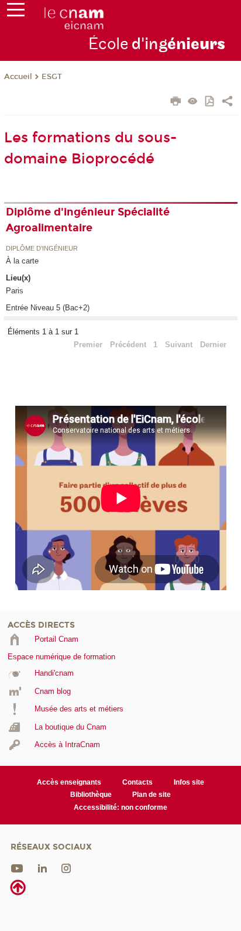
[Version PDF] (210, 102)
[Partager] (227, 102)
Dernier (213, 344)
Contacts (137, 782)
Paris (14, 290)
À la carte (22, 260)
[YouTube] (17, 868)
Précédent (128, 344)
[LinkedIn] (42, 868)
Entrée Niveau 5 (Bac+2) (47, 307)
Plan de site (151, 794)
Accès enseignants (69, 782)
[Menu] (16, 12)
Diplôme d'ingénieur (42, 249)
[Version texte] (193, 102)
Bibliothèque (91, 794)
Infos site (189, 782)
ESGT (52, 76)
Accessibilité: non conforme (120, 807)
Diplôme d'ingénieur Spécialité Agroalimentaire (88, 220)
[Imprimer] (176, 102)
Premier (88, 344)
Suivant (178, 344)
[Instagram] (66, 868)
